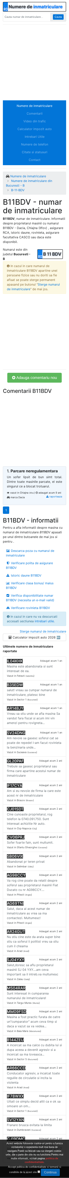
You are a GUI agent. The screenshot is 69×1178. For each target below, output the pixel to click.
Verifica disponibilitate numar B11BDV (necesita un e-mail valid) (30, 598)
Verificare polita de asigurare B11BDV (29, 565)
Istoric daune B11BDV (25, 575)
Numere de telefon (34, 144)
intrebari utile (44, 621)
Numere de (36, 6)
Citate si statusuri (34, 152)
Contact (34, 160)
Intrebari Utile (34, 137)
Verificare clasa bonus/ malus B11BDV (29, 585)
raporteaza (55, 496)
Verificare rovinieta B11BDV (30, 608)
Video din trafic (34, 121)
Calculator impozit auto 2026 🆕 (36, 637)
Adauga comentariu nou (36, 377)
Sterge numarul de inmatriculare (43, 631)
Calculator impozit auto (34, 129)
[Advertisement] (34, 62)
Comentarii (35, 113)
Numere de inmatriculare (34, 106)
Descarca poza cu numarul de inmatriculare (30, 553)
